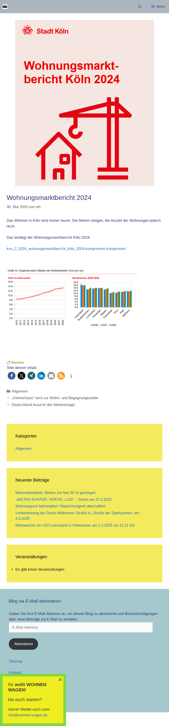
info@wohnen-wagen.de (27, 715)
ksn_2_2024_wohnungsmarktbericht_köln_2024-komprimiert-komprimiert (66, 249)
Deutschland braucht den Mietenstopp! (43, 405)
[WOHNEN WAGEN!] (5, 7)
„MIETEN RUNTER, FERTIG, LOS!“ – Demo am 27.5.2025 (63, 499)
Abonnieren (23, 644)
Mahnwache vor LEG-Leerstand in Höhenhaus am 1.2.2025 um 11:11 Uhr (75, 525)
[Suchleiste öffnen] (139, 7)
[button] (11, 376)
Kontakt (15, 672)
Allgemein (20, 391)
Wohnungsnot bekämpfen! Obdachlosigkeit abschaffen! (60, 506)
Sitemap (15, 661)
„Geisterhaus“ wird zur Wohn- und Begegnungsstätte (55, 398)
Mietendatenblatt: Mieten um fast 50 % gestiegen (55, 493)
